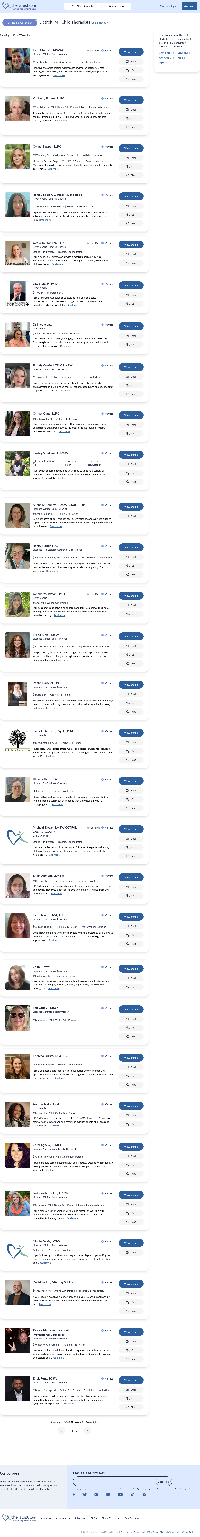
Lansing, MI (184, 52)
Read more (59, 75)
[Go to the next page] (87, 1430)
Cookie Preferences (191, 1532)
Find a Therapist (111, 1518)
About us (46, 1518)
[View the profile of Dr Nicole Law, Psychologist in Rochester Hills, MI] (17, 334)
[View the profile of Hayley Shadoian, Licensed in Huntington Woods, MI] (17, 463)
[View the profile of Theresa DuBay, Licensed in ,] (17, 1066)
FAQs (94, 1518)
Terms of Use (126, 1532)
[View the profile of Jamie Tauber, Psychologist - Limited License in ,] (17, 253)
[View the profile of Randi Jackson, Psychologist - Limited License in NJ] (17, 204)
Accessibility (63, 1518)
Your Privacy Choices (157, 1532)
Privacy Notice (186, 1488)
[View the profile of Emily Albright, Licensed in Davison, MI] (17, 885)
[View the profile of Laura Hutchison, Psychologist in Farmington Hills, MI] (17, 741)
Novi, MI (182, 57)
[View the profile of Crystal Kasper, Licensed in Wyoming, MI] (17, 156)
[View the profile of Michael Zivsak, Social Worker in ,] (17, 837)
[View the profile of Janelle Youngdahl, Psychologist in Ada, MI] (17, 604)
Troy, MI (163, 62)
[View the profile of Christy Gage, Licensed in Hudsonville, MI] (17, 423)
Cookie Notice (174, 1532)
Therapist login (168, 6)
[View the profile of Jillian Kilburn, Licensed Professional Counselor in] (17, 789)
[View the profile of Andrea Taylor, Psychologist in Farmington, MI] (17, 1114)
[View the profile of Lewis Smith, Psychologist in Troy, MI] (17, 293)
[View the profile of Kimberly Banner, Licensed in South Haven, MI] (17, 108)
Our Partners (132, 1518)
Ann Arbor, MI (166, 57)
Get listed (189, 6)
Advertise (80, 1518)
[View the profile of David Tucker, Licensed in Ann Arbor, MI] (17, 1292)
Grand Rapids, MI (168, 52)
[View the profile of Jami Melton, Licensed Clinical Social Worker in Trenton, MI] (17, 60)
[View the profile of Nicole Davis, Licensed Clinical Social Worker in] (17, 1251)
